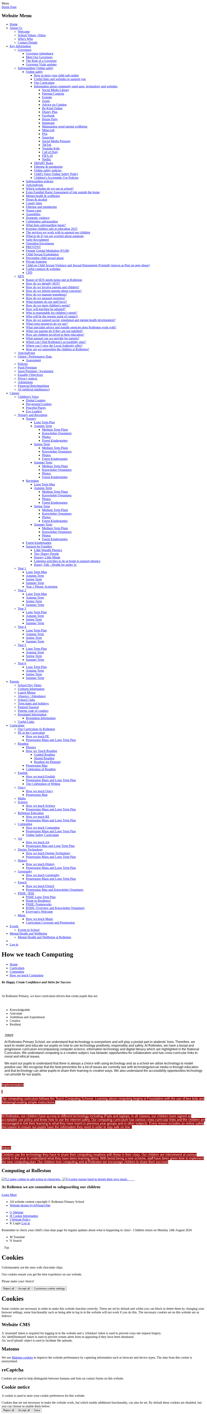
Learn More (9, 1195)
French (22, 882)
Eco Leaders (34, 411)
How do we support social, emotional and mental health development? (70, 320)
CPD (29, 272)
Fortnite (47, 97)
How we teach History (40, 864)
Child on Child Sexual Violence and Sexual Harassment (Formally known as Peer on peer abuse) (88, 265)
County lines (34, 203)
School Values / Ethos (32, 35)
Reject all (8, 1288)
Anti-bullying (34, 185)
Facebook (48, 115)
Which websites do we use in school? (50, 188)
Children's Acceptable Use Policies (56, 177)
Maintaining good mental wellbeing (64, 126)
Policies (23, 364)
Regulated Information (32, 714)
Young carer (33, 210)
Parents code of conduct (33, 710)
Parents (14, 681)
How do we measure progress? (45, 298)
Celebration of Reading (41, 769)
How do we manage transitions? (46, 294)
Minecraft (48, 130)
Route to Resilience (38, 900)
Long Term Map (44, 484)
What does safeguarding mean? (46, 225)
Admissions (25, 382)
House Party (50, 119)
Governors (24, 50)
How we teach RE (38, 816)
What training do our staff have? (46, 301)
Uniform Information (31, 689)
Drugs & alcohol (36, 199)
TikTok (46, 144)
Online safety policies (47, 170)
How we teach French (40, 886)
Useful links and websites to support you (60, 79)
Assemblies (33, 214)
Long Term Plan (44, 422)
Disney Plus (49, 112)
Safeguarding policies (39, 181)
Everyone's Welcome (39, 911)
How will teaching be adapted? (45, 309)
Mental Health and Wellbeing (28, 933)
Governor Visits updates (41, 64)
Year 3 (22, 608)
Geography (25, 871)
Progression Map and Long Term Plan (50, 846)
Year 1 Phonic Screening (41, 586)
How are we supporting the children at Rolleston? (57, 349)
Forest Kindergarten (55, 440)
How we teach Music (39, 919)
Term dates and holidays (33, 703)
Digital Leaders (35, 400)
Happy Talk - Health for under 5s (55, 564)
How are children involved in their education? (55, 334)
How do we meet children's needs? (48, 305)
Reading (23, 743)
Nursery (31, 418)
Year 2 (22, 590)
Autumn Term (43, 426)
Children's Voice (28, 396)
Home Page (9, 7)
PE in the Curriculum (31, 732)
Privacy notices (27, 378)
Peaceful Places (36, 407)
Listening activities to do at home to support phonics (67, 561)
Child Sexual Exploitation (42, 254)
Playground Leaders (39, 404)
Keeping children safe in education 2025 (51, 228)
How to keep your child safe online (56, 75)
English (22, 773)
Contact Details (27, 42)
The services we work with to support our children (58, 232)
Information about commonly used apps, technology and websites (75, 86)
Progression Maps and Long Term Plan (51, 740)
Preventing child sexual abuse (45, 258)
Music (22, 915)
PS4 (44, 134)
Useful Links (26, 721)
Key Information (20, 46)
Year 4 (22, 626)
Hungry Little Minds (47, 557)
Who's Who (25, 39)
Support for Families (39, 546)
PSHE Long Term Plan (41, 897)
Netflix (46, 159)
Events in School (28, 930)
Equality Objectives (30, 375)
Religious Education (31, 813)
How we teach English (40, 776)
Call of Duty (50, 152)
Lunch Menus (27, 692)
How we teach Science (40, 805)
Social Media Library (55, 90)
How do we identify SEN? (43, 283)
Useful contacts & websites (43, 269)
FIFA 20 (47, 155)
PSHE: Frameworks (39, 904)
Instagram (48, 123)
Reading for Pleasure (47, 762)
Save (37, 1410)
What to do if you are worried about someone (55, 236)
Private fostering (36, 261)
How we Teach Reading (41, 751)
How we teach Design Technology (48, 853)
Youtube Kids (51, 148)
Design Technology (30, 849)
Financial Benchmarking (33, 385)
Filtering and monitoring (41, 207)
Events (14, 926)
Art (20, 838)
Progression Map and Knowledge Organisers (54, 889)
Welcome (24, 31)
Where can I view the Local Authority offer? (54, 345)
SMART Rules (43, 163)
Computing (25, 824)
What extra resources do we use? (47, 323)
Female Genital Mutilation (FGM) (47, 250)
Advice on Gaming (54, 104)
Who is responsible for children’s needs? (51, 312)
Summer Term (43, 462)
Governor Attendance (39, 53)
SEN (21, 276)
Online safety (34, 71)
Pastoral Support (28, 707)
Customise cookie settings (49, 1288)
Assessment (33, 360)
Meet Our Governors (39, 57)
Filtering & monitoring (48, 166)
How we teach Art (37, 842)
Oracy (22, 787)
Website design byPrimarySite (30, 1205)
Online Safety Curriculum (42, 835)
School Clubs (26, 700)
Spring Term (42, 444)
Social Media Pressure (56, 141)
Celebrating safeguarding (42, 221)
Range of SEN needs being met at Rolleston (54, 280)
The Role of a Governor (41, 60)
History (22, 860)
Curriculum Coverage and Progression (50, 922)
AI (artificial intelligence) (34, 389)
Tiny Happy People (46, 553)
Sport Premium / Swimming (35, 371)
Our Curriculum (44, 82)
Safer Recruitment (37, 239)
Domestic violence (38, 218)
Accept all (24, 1288)
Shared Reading (44, 758)
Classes (14, 393)
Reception (32, 480)
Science (23, 802)
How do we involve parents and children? (52, 287)
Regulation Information (41, 718)
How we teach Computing (43, 827)
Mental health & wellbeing (43, 196)
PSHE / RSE (26, 893)
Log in (14, 944)
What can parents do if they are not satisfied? (54, 331)
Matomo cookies (22, 1357)
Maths (22, 798)
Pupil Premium (27, 367)
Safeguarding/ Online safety (35, 68)
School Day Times (29, 685)
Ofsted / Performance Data (35, 356)
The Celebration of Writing (43, 784)
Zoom (46, 101)
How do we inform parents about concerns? (54, 291)
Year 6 (22, 663)
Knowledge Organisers (57, 433)
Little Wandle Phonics (48, 550)
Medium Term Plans (55, 429)
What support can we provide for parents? (52, 338)
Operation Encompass (40, 243)
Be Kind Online (52, 108)
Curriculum (17, 725)
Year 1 (22, 568)
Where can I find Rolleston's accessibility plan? (56, 342)
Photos (46, 437)
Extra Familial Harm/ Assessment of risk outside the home (63, 192)
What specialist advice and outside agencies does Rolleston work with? (71, 327)
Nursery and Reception (32, 415)
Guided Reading (44, 754)
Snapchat (48, 137)
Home (14, 24)
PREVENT (33, 247)
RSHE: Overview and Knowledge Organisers (55, 908)
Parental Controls (53, 93)
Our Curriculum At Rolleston (36, 729)
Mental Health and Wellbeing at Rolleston (44, 937)
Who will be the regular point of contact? (52, 316)
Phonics (31, 747)
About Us (16, 28)
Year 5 (22, 645)
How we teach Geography (43, 875)
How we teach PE (37, 736)
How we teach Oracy (39, 791)
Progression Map (37, 765)
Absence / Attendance (32, 696)
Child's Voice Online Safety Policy (56, 174)
